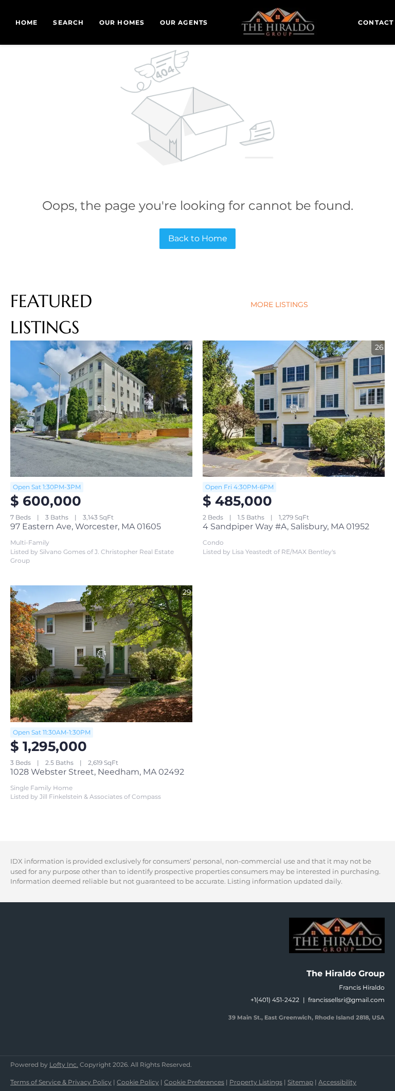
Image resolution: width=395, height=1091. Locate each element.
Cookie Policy (138, 1082)
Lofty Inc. (63, 1064)
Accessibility (337, 1082)
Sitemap (300, 1082)
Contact (375, 22)
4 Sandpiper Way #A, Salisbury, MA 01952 (286, 526)
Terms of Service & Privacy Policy (61, 1082)
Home (26, 22)
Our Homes (122, 22)
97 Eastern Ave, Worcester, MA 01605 (85, 526)
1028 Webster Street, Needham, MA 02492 (97, 772)
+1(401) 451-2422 (274, 1000)
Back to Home (197, 238)
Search (68, 22)
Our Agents (184, 22)
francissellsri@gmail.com (346, 1000)
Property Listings (255, 1082)
